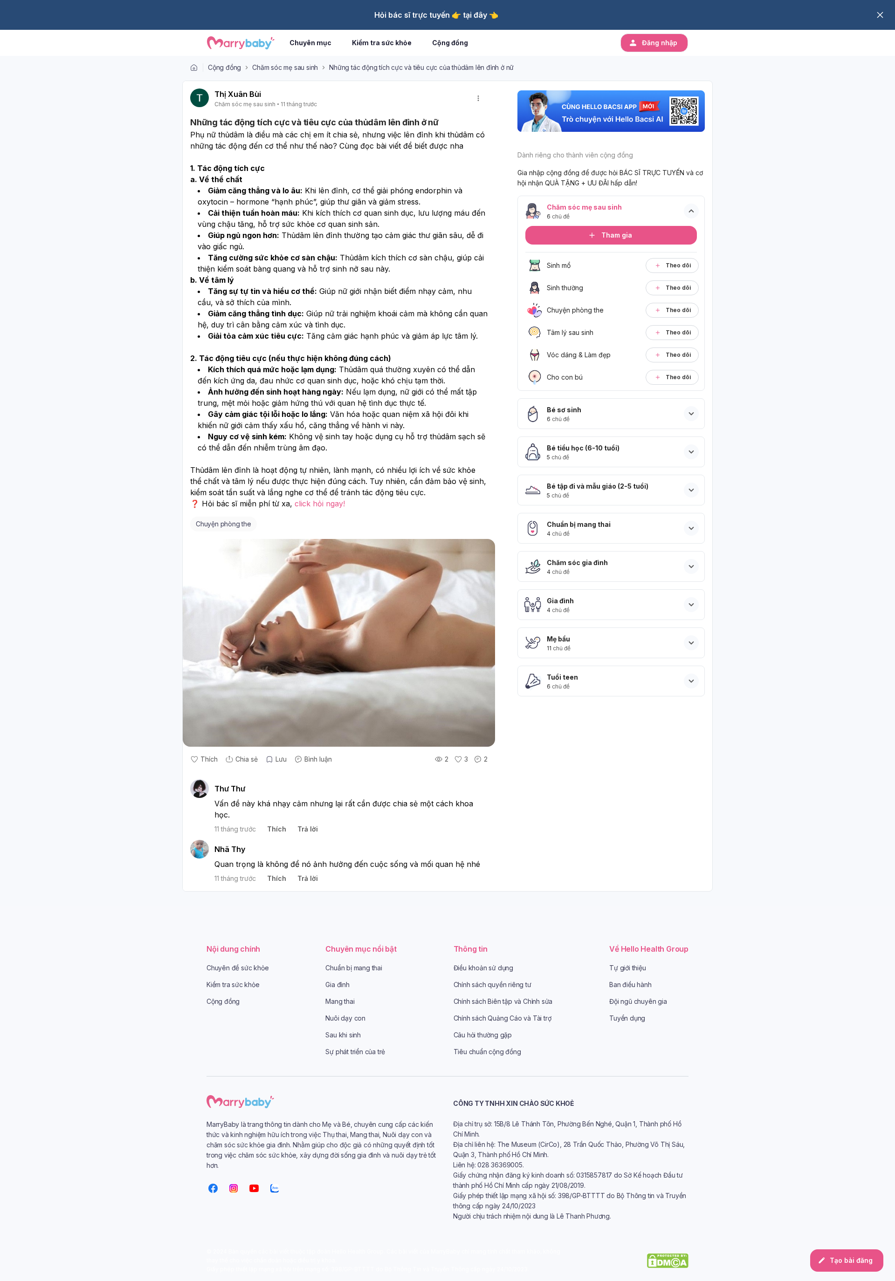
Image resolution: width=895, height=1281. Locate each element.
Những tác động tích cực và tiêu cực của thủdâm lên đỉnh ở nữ (421, 67)
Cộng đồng (224, 67)
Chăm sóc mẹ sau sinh (285, 67)
